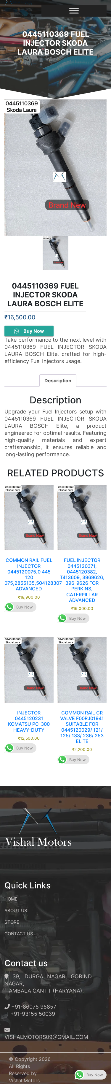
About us (15, 910)
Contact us (18, 933)
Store (11, 922)
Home (10, 899)
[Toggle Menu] (74, 10)
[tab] (57, 380)
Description (57, 380)
